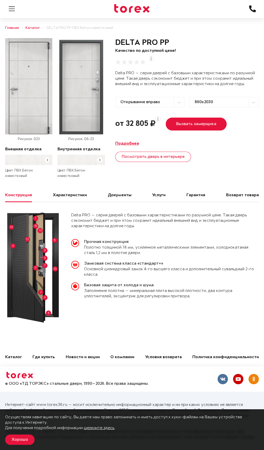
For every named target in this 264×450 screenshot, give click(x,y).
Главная (12, 28)
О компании (122, 357)
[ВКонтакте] (223, 379)
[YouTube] (238, 379)
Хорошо (20, 439)
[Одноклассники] (254, 379)
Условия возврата (163, 357)
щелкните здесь (99, 428)
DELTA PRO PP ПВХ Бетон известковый (80, 28)
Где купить (43, 357)
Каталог (33, 28)
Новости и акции (83, 357)
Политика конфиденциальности (225, 357)
